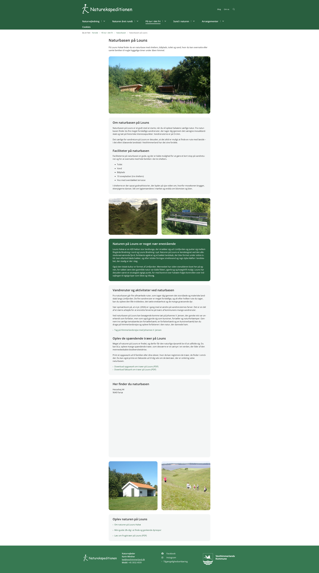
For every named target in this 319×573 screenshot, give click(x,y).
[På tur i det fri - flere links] (164, 21)
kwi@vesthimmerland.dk (133, 559)
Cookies (86, 26)
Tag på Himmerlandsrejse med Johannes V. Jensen (137, 330)
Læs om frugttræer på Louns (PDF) (130, 535)
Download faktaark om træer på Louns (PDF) (135, 369)
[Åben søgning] (234, 9)
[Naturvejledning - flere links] (103, 21)
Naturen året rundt (122, 21)
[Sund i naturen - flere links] (193, 21)
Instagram (171, 557)
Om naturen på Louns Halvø (127, 524)
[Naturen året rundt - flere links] (137, 21)
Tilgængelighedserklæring (175, 561)
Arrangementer (210, 21)
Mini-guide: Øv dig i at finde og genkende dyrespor (137, 530)
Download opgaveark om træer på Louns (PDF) (136, 366)
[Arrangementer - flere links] (222, 21)
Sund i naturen (181, 21)
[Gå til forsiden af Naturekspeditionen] (149, 9)
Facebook (170, 553)
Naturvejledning (90, 21)
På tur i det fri (153, 21)
